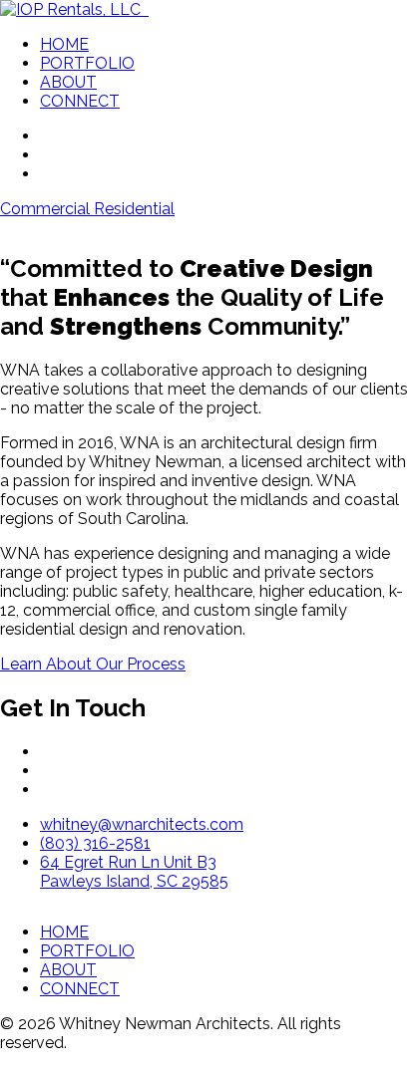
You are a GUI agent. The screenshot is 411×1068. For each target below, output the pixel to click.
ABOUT (68, 82)
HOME (64, 44)
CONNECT (80, 101)
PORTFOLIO (87, 63)
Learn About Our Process (93, 664)
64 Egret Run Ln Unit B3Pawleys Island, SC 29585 (134, 872)
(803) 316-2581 (95, 843)
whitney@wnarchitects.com (141, 824)
